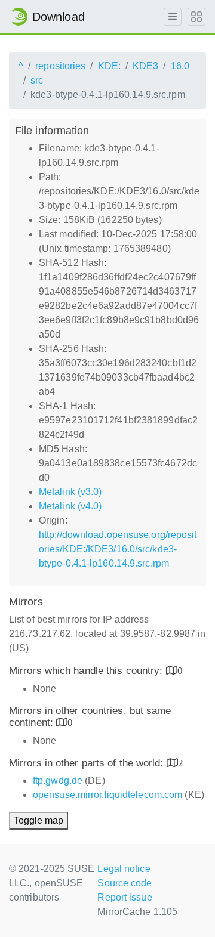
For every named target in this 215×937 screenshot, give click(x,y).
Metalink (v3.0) (70, 492)
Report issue (124, 897)
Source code (124, 883)
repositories (60, 66)
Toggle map (38, 820)
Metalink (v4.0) (70, 506)
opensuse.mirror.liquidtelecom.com (107, 795)
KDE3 (145, 66)
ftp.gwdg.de (57, 780)
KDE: (109, 66)
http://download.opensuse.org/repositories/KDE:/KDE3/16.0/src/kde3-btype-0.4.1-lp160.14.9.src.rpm (118, 549)
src (36, 80)
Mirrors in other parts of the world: (88, 763)
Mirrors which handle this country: (87, 670)
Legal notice (123, 869)
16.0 (180, 66)
